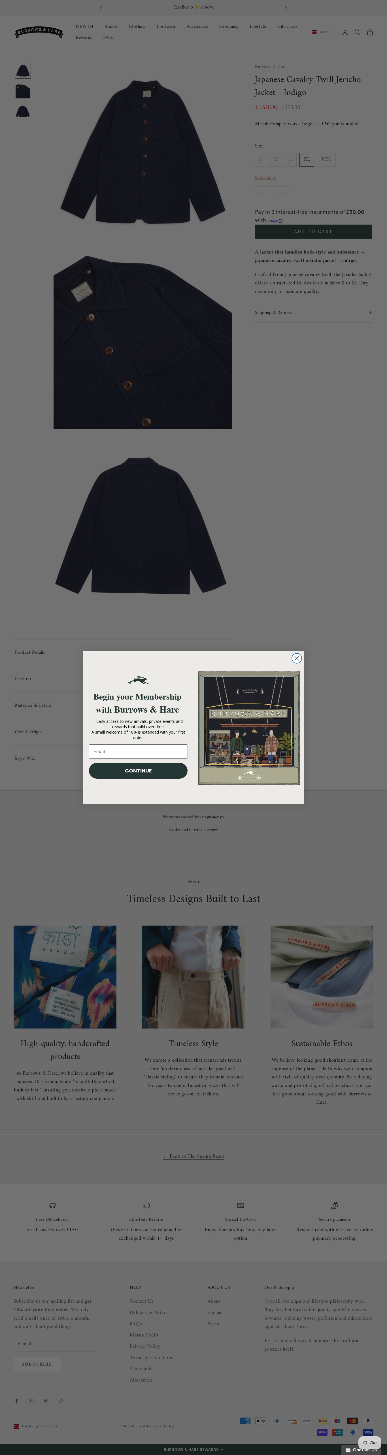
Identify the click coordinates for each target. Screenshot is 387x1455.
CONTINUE (138, 770)
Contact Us (363, 1449)
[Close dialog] (297, 658)
